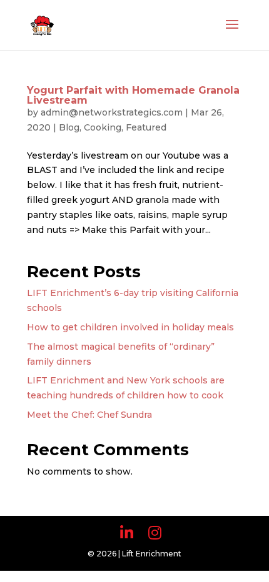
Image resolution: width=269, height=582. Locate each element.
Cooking (102, 127)
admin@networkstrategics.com (112, 112)
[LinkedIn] (126, 533)
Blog (69, 127)
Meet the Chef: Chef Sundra (89, 414)
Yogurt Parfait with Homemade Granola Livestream (133, 95)
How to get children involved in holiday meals (130, 327)
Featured (146, 127)
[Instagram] (154, 533)
